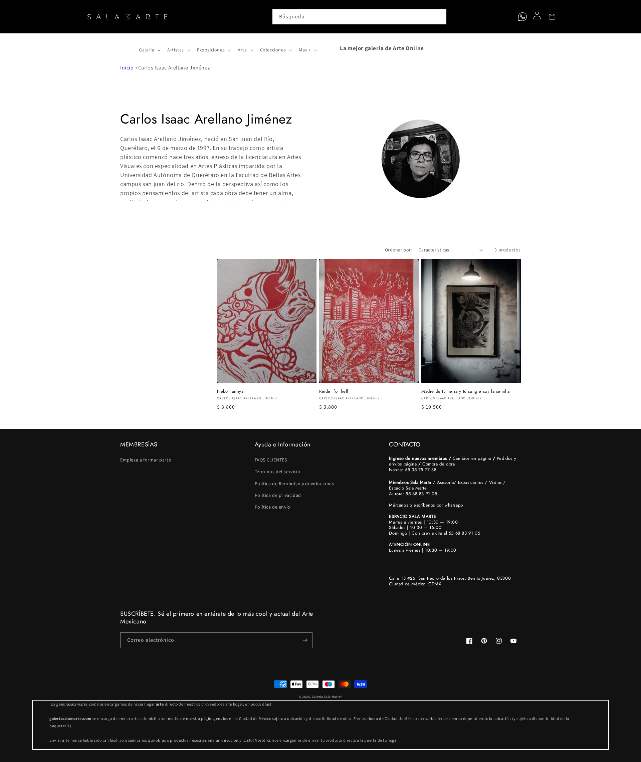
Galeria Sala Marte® (327, 697)
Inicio (127, 67)
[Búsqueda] (439, 16)
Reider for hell (333, 391)
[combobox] (359, 16)
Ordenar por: (398, 250)
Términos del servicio (277, 471)
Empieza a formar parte (145, 460)
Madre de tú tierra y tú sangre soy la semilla (465, 391)
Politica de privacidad (278, 495)
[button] (127, 48)
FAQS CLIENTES (271, 460)
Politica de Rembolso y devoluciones (294, 484)
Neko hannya (230, 391)
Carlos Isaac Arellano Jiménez (174, 67)
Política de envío (272, 507)
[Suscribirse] (304, 640)
